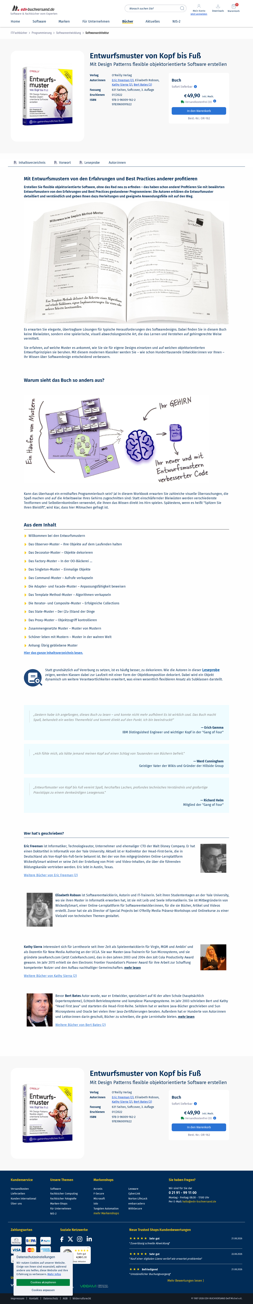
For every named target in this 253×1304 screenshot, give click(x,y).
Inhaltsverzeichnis (32, 163)
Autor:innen (117, 163)
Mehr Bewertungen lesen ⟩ (185, 1280)
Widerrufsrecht (82, 1298)
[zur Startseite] (33, 10)
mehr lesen (132, 968)
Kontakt (33, 1298)
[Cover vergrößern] (47, 96)
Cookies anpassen (43, 1290)
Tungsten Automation (106, 1208)
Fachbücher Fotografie (63, 1198)
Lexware (133, 1188)
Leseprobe (92, 163)
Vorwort (65, 163)
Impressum (17, 1298)
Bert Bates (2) (143, 84)
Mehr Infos (54, 1274)
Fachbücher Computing (64, 1193)
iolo (96, 1203)
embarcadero (136, 1203)
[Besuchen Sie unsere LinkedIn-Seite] (90, 1240)
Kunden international (23, 1198)
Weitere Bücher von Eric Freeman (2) (51, 875)
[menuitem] (21, 33)
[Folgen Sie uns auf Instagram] (80, 1240)
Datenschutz (50, 1298)
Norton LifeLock (137, 1198)
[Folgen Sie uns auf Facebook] (62, 1240)
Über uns (16, 1203)
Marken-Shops (58, 1203)
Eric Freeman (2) (123, 80)
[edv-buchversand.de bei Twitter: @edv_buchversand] (70, 1240)
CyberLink (134, 1193)
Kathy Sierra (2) (122, 84)
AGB (65, 1298)
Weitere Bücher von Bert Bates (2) (80, 1025)
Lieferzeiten (18, 1193)
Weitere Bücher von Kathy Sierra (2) (50, 976)
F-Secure (99, 1193)
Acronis (98, 1188)
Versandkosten (20, 1188)
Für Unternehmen (60, 1208)
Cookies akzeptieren (43, 1282)
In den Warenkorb (199, 111)
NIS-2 (53, 1213)
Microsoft (99, 1198)
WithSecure (135, 1208)
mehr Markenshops (106, 1213)
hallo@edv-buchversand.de (199, 1201)
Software (55, 1188)
